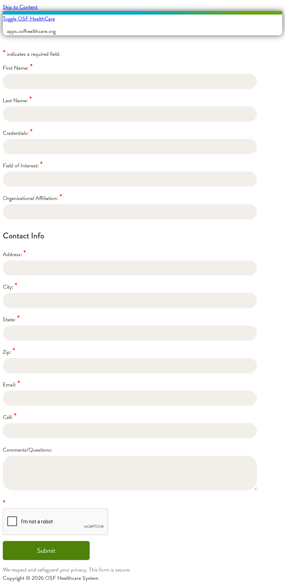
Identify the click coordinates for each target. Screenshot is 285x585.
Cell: (8, 417)
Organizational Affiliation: (30, 198)
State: (9, 319)
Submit (46, 550)
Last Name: (15, 100)
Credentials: (15, 133)
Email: (9, 385)
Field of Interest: (21, 165)
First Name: (15, 68)
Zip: (7, 352)
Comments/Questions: (27, 450)
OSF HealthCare (29, 19)
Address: (12, 254)
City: (8, 287)
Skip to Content (20, 7)
